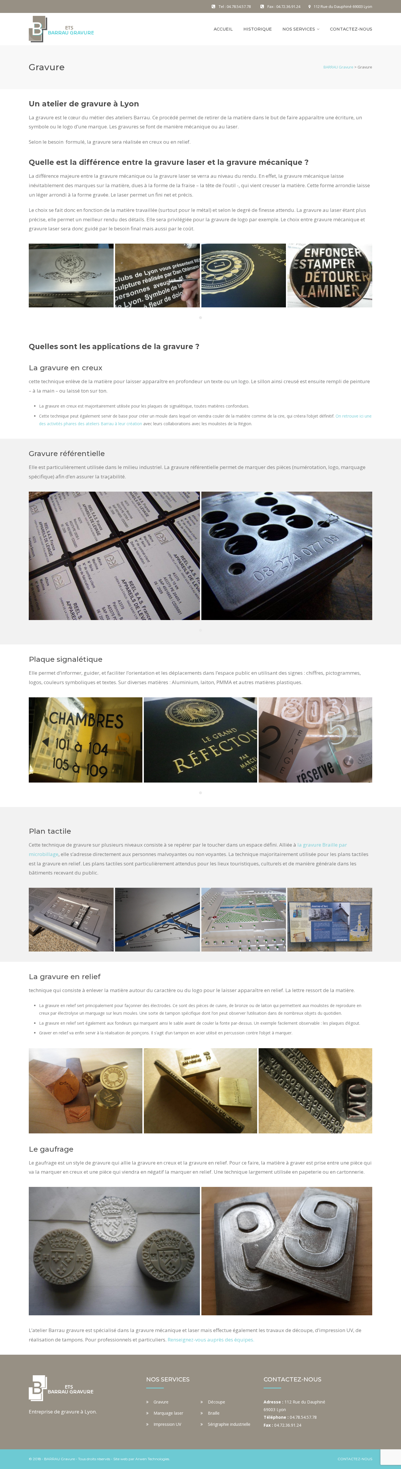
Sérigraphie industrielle (229, 1424)
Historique (257, 29)
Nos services (298, 29)
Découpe (216, 1402)
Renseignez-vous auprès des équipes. (211, 1339)
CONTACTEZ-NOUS (355, 1459)
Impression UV (167, 1424)
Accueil (223, 29)
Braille (214, 1413)
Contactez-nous (351, 29)
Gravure (161, 1402)
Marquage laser (168, 1413)
